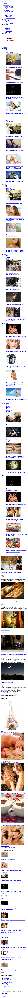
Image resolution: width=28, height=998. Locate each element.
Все (7, 49)
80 (10, 691)
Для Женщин (9, 6)
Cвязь (4, 994)
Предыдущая (4, 691)
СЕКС (2, 898)
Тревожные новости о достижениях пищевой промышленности (15, 367)
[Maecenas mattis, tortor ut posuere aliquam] (12, 651)
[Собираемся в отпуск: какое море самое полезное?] (13, 396)
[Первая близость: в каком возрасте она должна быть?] (13, 531)
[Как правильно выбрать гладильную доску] (13, 437)
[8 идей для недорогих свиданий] (13, 64)
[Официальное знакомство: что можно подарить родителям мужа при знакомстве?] (13, 110)
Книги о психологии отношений (14, 424)
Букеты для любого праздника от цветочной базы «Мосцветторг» (15, 457)
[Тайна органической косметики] (13, 301)
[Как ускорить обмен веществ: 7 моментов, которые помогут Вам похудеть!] (13, 380)
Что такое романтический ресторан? (12, 602)
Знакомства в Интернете (12, 8)
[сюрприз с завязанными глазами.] (11, 569)
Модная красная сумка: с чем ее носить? (13, 947)
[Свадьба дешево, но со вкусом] (13, 133)
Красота (6, 984)
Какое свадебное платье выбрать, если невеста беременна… (16, 235)
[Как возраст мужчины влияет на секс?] (13, 333)
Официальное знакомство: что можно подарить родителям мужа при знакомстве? (16, 115)
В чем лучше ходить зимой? (13, 289)
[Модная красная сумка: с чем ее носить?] (4, 944)
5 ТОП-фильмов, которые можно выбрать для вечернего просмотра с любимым (15, 219)
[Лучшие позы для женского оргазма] (12, 759)
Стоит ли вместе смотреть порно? (11, 870)
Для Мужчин (9, 7)
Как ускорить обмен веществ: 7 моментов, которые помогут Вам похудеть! (14, 384)
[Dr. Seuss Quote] (12, 627)
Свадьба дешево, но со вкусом (14, 136)
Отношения (6, 10)
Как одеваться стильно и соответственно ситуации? (13, 273)
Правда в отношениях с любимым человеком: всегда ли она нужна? (15, 251)
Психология (9, 31)
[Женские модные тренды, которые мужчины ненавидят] (4, 954)
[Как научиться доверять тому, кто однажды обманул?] (13, 147)
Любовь (5, 14)
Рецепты (8, 32)
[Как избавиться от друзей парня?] (13, 178)
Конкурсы (8, 28)
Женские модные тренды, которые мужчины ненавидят (11, 958)
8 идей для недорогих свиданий (14, 67)
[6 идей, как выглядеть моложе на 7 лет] (13, 348)
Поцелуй (8, 16)
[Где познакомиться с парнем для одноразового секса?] (13, 94)
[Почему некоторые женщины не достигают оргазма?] (13, 516)
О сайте (5, 993)
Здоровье (5, 24)
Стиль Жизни (9, 23)
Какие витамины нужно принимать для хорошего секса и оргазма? (16, 551)
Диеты (8, 20)
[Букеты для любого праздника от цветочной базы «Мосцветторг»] (13, 453)
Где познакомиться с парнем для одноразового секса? (14, 98)
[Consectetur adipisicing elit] (12, 679)
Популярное (6, 25)
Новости (3, 761)
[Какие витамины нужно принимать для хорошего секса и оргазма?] (13, 547)
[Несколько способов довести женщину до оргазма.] (12, 729)
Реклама (5, 996)
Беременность (9, 15)
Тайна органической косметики (14, 304)
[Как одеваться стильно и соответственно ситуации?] (13, 270)
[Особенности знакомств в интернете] (13, 79)
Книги (8, 27)
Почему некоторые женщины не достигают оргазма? (14, 520)
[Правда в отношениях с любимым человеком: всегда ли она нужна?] (13, 247)
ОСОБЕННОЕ (4, 937)
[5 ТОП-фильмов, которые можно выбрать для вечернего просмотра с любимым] (13, 215)
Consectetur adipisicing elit (8, 682)
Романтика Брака (10, 18)
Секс (4, 33)
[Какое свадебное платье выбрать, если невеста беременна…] (13, 232)
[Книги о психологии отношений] (13, 422)
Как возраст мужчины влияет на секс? (16, 336)
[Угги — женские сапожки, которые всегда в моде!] (13, 316)
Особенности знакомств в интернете (15, 82)
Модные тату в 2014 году (8, 859)
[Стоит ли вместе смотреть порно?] (12, 844)
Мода (4, 19)
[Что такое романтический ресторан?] (12, 599)
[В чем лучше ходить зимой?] (13, 286)
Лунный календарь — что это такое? (15, 472)
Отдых (8, 29)
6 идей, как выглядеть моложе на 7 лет (16, 351)
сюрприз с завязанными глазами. (11, 572)
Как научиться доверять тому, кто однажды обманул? (15, 151)
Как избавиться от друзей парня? (15, 181)
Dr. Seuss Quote (5, 630)
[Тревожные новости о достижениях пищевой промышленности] (11, 363)
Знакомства (6, 5)
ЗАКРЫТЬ (3, 1)
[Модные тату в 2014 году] (4, 856)
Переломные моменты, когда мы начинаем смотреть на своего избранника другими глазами (14, 167)
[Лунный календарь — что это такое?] (13, 469)
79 (9, 691)
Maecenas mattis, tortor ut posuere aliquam (13, 654)
